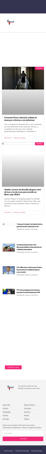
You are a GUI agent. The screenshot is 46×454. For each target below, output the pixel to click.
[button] (37, 22)
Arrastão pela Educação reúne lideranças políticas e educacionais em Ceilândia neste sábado (29, 247)
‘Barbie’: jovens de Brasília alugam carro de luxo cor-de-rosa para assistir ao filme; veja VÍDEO (22, 192)
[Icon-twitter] (18, 397)
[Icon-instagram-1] (27, 397)
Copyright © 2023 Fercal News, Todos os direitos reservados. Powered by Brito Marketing (23, 448)
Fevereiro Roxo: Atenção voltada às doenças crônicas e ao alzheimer (20, 118)
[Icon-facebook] (9, 397)
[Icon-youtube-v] (37, 397)
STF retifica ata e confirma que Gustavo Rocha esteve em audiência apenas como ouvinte (29, 269)
